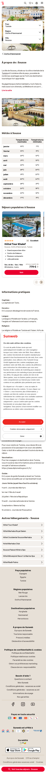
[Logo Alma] (25, 719)
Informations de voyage (23, 693)
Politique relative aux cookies (23, 656)
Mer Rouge (23, 593)
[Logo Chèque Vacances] (31, 719)
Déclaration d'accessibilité (23, 641)
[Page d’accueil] (2, 3)
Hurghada (23, 611)
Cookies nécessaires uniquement (22, 429)
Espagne (23, 573)
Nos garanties (23, 697)
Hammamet (23, 615)
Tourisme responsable (23, 634)
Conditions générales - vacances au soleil (23, 686)
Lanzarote (23, 596)
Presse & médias (23, 638)
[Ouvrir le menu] (42, 3)
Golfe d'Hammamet (23, 600)
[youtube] (33, 706)
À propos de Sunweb (23, 630)
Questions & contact (23, 679)
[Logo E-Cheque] (36, 719)
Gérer (22, 436)
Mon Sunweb (23, 683)
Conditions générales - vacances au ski (23, 690)
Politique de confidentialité (23, 653)
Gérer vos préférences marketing (23, 664)
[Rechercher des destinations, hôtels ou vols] (25, 3)
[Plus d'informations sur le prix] (37, 267)
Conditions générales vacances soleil (18, 762)
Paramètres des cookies (23, 660)
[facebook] (13, 706)
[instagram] (23, 706)
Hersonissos (23, 619)
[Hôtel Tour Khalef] (21, 244)
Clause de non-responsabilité (23, 667)
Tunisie (5, 73)
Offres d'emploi (32, 758)
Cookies (39, 762)
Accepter (22, 422)
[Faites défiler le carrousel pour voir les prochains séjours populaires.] (41, 282)
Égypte (23, 577)
